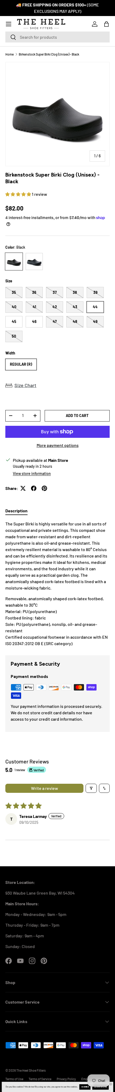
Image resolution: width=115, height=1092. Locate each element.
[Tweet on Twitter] (23, 488)
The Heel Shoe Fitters (31, 1070)
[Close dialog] (111, 1084)
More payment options (58, 445)
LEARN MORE (100, 1087)
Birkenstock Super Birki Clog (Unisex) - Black (49, 54)
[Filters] (91, 788)
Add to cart (77, 415)
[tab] (16, 510)
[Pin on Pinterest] (44, 488)
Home (9, 54)
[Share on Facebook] (33, 488)
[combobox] (57, 37)
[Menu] (8, 24)
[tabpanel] (57, 584)
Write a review (44, 788)
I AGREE (85, 1087)
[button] (106, 24)
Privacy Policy (66, 1079)
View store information (32, 473)
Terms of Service (40, 1079)
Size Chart (25, 385)
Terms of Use (14, 1079)
